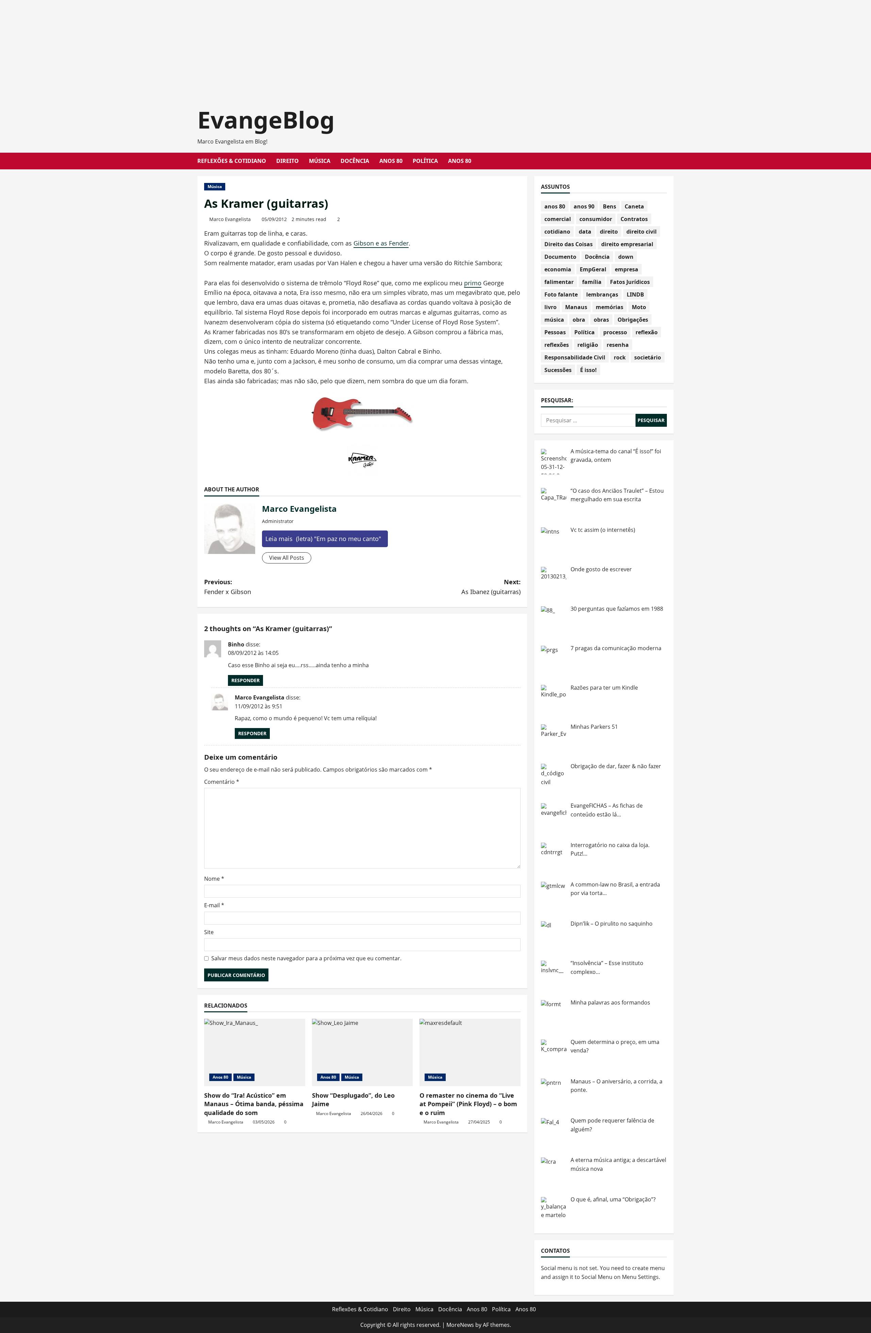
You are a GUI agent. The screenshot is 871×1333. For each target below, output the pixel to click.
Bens (609, 206)
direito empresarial (627, 244)
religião (587, 345)
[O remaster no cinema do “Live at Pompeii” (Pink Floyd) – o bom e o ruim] (470, 1052)
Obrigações (633, 319)
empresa (626, 269)
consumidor (595, 219)
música (554, 319)
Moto (639, 307)
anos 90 (584, 206)
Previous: (227, 587)
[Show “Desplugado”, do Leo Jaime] (362, 1052)
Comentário (221, 782)
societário (647, 357)
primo (472, 283)
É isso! (588, 370)
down (626, 256)
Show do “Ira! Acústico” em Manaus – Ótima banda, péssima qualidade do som (253, 1103)
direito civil (641, 231)
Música (319, 161)
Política (425, 161)
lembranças (602, 294)
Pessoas (555, 332)
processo (615, 332)
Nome (214, 878)
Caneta (634, 206)
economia (557, 269)
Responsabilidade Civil (574, 357)
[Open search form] (672, 161)
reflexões (556, 345)
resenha (618, 345)
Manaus (576, 307)
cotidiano (557, 231)
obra (579, 319)
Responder (245, 680)
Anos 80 (390, 161)
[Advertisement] (204, 47)
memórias (609, 307)
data (585, 231)
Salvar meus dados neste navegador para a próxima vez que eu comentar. (306, 958)
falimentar (559, 282)
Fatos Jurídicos (630, 282)
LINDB (635, 294)
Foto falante (561, 294)
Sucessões (558, 370)
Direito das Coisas (568, 244)
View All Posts (286, 557)
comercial (557, 219)
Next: (491, 587)
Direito (287, 161)
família (592, 282)
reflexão (647, 332)
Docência (355, 161)
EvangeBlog (266, 119)
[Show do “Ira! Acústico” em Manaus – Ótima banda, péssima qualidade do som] (254, 1052)
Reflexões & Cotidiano (231, 161)
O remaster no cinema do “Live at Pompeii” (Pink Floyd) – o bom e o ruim (468, 1103)
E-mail (214, 905)
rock (620, 357)
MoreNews (460, 1325)
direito (609, 231)
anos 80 (554, 206)
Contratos (634, 219)
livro (550, 307)
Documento (560, 256)
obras (601, 319)
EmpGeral (593, 269)
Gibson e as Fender (381, 243)
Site (209, 932)
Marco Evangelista (230, 219)
